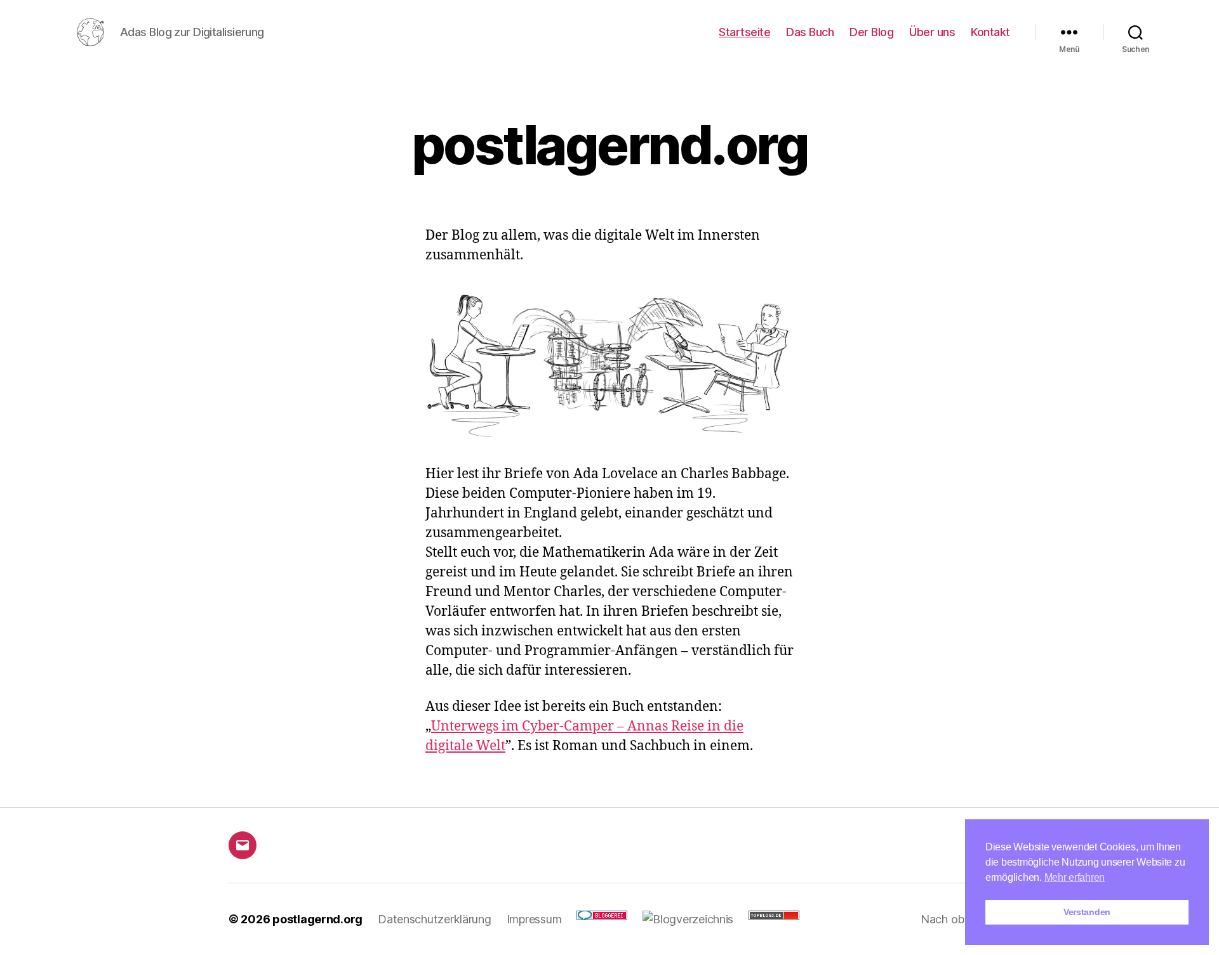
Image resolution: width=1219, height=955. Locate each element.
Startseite (744, 32)
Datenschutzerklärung (434, 919)
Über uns (932, 32)
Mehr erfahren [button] (1074, 877)
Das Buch (810, 32)
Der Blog (871, 32)
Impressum (534, 919)
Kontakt (990, 32)
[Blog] (688, 919)
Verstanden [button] (1086, 912)
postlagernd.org (317, 919)
